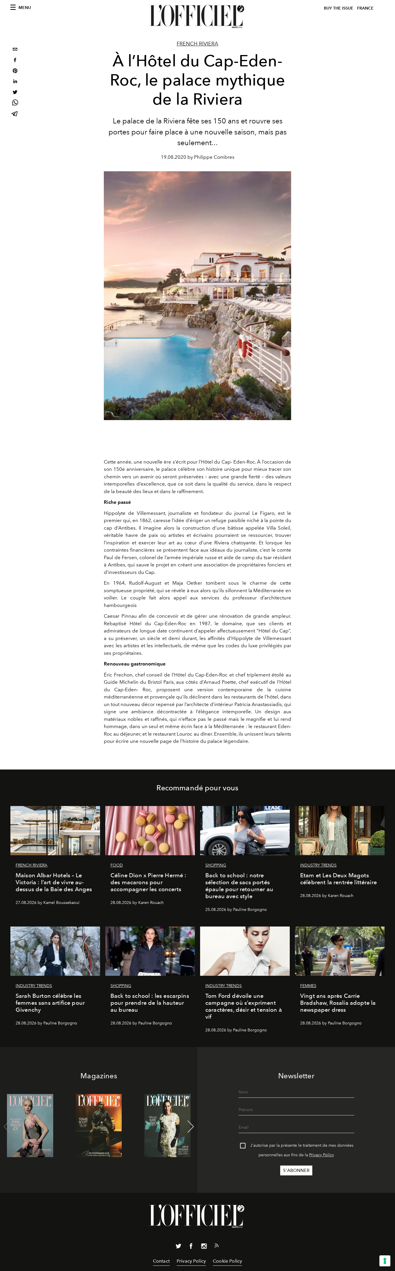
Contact (161, 1261)
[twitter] (15, 92)
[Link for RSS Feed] (216, 1247)
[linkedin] (15, 82)
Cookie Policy (227, 1261)
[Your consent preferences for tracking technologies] (384, 1260)
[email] (15, 50)
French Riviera (197, 44)
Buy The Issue (338, 8)
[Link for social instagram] (204, 1247)
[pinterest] (15, 71)
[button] (191, 1126)
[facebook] (15, 60)
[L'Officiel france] (197, 16)
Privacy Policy (321, 1155)
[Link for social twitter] (178, 1247)
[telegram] (15, 114)
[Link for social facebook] (191, 1247)
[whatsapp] (15, 103)
